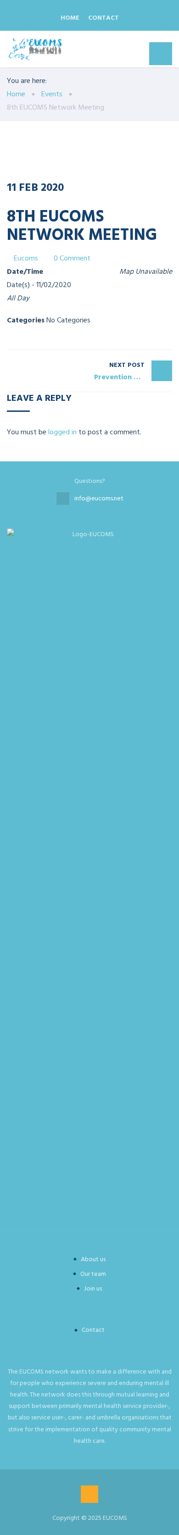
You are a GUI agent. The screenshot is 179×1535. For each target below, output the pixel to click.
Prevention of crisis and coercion (133, 371)
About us (93, 1259)
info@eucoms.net (98, 498)
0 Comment (72, 258)
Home (70, 17)
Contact (103, 17)
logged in (62, 432)
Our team (93, 1274)
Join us (93, 1288)
